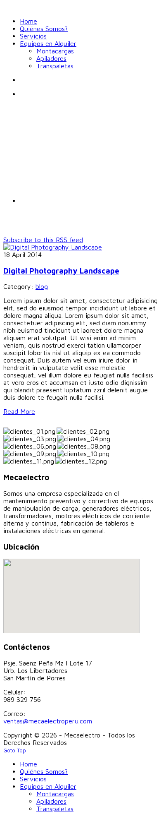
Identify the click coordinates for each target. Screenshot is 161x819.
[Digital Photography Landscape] (52, 247)
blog (42, 286)
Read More (19, 411)
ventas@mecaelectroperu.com (47, 721)
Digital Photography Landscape (61, 270)
